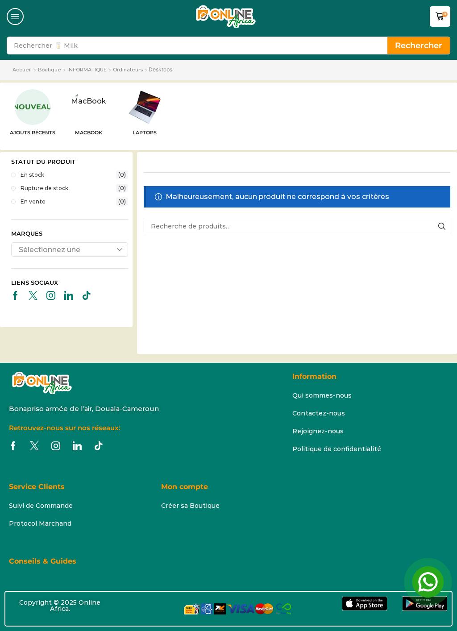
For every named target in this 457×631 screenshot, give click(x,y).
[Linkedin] (68, 295)
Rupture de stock (73, 188)
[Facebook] (15, 295)
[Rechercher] (442, 226)
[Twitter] (33, 295)
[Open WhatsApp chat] (428, 582)
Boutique (49, 69)
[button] (15, 16)
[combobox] (69, 249)
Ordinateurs (128, 69)
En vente (73, 201)
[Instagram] (50, 295)
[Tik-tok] (86, 295)
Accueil (22, 69)
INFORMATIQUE (87, 69)
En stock (73, 174)
